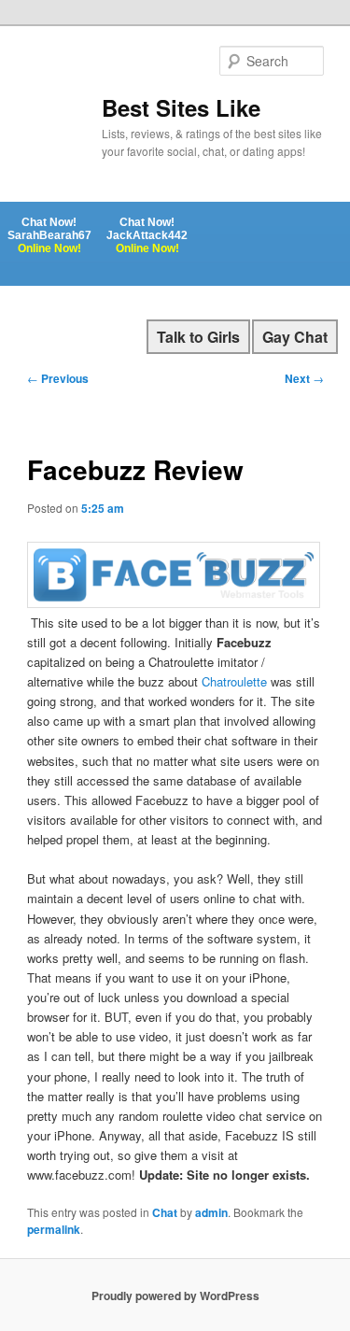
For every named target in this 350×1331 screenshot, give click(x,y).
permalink (53, 1229)
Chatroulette (234, 681)
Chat (164, 1212)
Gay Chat (295, 336)
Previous (58, 378)
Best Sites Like (181, 107)
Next (304, 378)
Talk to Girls (198, 336)
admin (211, 1212)
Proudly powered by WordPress (175, 1295)
